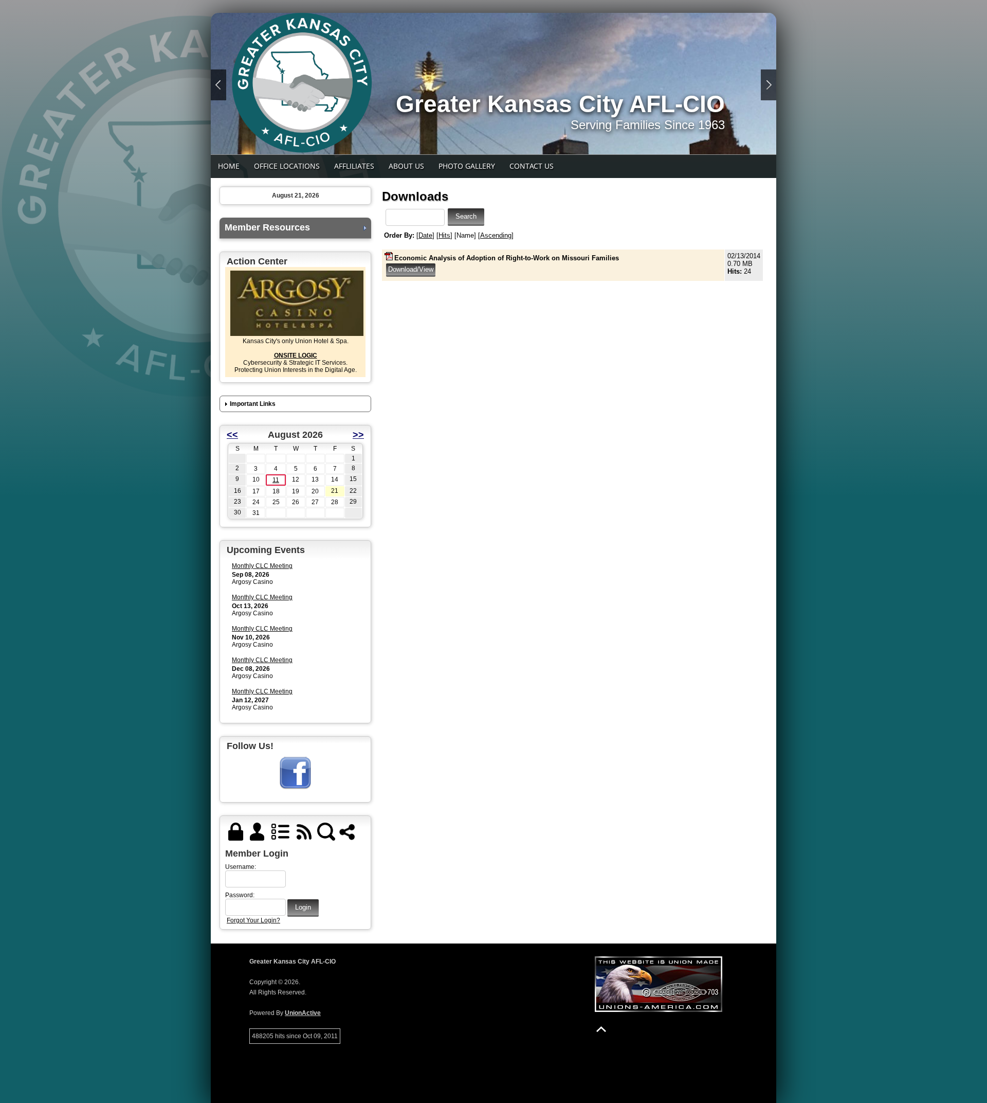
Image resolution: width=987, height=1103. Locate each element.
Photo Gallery (466, 166)
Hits (444, 235)
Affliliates (354, 166)
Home (229, 166)
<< (232, 435)
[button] (295, 404)
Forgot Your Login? (253, 920)
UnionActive (303, 1013)
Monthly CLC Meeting (262, 566)
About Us (406, 166)
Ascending (495, 235)
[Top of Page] (601, 1029)
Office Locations (287, 166)
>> (358, 435)
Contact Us (531, 166)
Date (425, 235)
